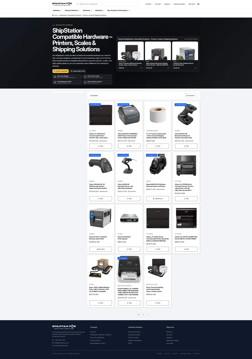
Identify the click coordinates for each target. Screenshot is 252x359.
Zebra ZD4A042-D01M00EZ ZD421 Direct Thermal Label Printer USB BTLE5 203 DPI (127, 136)
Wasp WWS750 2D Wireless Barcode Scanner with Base (156, 185)
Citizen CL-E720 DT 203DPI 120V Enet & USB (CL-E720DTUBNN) (186, 238)
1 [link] (138, 315)
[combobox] (107, 4)
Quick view (101, 249)
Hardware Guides (179, 4)
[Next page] (148, 314)
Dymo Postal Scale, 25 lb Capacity (124, 238)
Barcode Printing (134, 332)
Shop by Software (71, 10)
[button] (198, 4)
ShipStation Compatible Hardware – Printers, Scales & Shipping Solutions (82, 15)
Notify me (158, 198)
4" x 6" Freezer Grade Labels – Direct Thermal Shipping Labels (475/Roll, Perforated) (156, 136)
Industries (98, 10)
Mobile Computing (134, 340)
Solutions (56, 10)
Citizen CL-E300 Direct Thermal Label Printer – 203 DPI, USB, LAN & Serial (98, 136)
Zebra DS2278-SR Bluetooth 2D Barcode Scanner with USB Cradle (183, 136)
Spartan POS (62, 353)
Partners (148, 4)
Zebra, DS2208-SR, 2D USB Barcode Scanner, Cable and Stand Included (98, 186)
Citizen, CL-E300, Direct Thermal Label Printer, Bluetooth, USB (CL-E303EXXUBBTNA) (157, 239)
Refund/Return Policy (97, 343)
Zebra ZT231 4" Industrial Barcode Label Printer (98, 238)
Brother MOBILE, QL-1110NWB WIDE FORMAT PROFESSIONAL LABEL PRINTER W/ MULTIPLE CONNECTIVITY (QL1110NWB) (128, 291)
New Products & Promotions (117, 10)
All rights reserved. (73, 353)
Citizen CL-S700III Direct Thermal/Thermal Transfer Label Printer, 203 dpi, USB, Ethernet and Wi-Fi (184, 187)
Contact (93, 332)
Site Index (192, 4)
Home (56, 15)
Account (157, 4)
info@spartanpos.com (62, 343)
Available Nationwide (61, 345)
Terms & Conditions (97, 338)
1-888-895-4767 (60, 340)
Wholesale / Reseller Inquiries (100, 335)
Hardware (86, 10)
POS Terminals (133, 338)
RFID (130, 343)
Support (167, 4)
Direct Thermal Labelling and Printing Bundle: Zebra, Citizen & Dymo (154, 289)
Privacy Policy (95, 340)
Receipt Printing (134, 335)
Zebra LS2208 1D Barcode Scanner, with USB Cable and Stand (125, 186)
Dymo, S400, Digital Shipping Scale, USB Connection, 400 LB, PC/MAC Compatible (99, 289)
